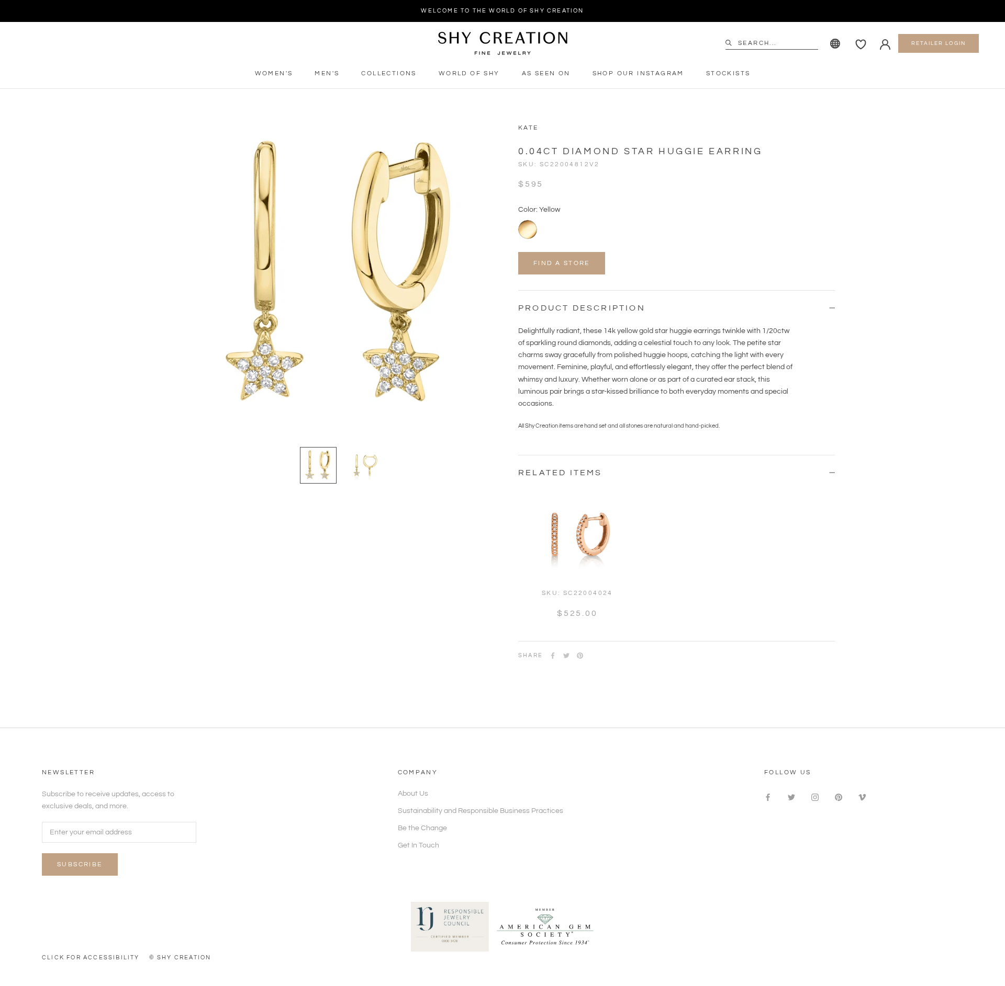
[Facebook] (553, 655)
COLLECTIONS (388, 73)
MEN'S (327, 73)
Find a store (561, 263)
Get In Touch (418, 845)
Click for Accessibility (91, 957)
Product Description (581, 308)
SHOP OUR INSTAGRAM (638, 73)
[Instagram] (815, 798)
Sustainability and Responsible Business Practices (480, 811)
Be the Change (422, 828)
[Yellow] (527, 229)
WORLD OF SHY (469, 73)
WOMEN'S (274, 73)
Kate (528, 127)
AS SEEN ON (546, 73)
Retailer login (938, 43)
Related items (560, 472)
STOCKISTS (728, 73)
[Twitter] (566, 655)
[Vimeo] (862, 798)
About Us (413, 793)
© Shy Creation (180, 957)
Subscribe (80, 864)
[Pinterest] (580, 655)
